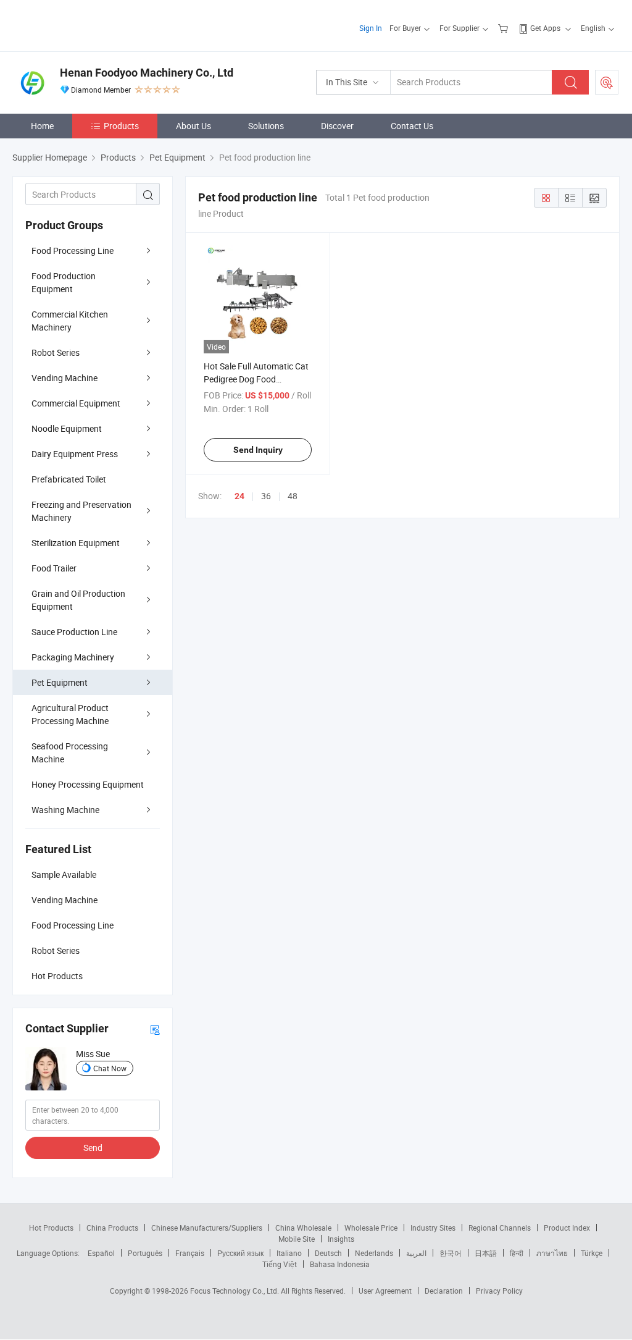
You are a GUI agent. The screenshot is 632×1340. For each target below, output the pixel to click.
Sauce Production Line (74, 632)
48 (292, 496)
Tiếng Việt (279, 1264)
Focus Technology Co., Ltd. (235, 1291)
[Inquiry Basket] (504, 28)
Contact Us (412, 126)
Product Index (567, 1228)
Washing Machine (65, 809)
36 (266, 496)
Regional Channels (499, 1228)
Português (145, 1253)
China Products (112, 1228)
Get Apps (545, 28)
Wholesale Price (370, 1228)
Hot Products (51, 1228)
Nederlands (374, 1253)
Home (42, 126)
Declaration (444, 1291)
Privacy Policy (499, 1291)
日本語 (486, 1253)
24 (239, 496)
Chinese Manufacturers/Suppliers (206, 1228)
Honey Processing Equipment (87, 784)
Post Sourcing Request (606, 82)
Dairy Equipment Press (74, 454)
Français (189, 1253)
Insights (341, 1239)
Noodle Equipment (66, 428)
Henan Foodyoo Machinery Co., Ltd (146, 72)
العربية (416, 1253)
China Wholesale (303, 1228)
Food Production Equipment (63, 282)
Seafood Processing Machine (69, 752)
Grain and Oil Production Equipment (78, 600)
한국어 (450, 1253)
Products (121, 126)
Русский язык (240, 1253)
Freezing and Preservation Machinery (81, 511)
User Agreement (385, 1291)
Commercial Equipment (75, 403)
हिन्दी (516, 1253)
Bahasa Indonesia (340, 1264)
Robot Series (55, 352)
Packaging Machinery (72, 657)
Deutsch (328, 1253)
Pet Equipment (59, 682)
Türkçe (591, 1253)
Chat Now (110, 1068)
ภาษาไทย (552, 1253)
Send (92, 1147)
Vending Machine (64, 378)
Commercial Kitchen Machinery (69, 320)
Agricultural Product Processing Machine (70, 714)
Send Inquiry (258, 450)
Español (101, 1253)
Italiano (289, 1253)
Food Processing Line (72, 250)
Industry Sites (432, 1228)
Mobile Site (296, 1239)
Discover (337, 126)
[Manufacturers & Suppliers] (91, 24)
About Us (193, 126)
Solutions (266, 126)
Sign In (370, 28)
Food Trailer (54, 568)
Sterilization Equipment (75, 543)
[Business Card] (155, 1029)
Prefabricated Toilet (68, 479)
